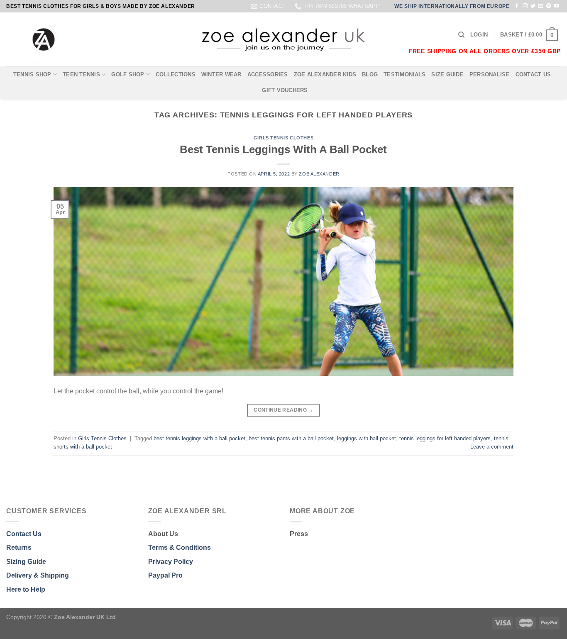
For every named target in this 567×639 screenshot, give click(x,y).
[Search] (461, 35)
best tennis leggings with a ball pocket (199, 438)
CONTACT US (533, 74)
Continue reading (283, 410)
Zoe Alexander (319, 173)
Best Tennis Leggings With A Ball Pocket (283, 149)
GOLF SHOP (127, 74)
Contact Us (24, 533)
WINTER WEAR (221, 74)
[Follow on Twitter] (532, 6)
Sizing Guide (26, 561)
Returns (19, 547)
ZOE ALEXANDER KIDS (325, 74)
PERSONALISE (489, 74)
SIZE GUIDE (447, 74)
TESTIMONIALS (404, 74)
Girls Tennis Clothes (283, 137)
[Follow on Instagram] (525, 6)
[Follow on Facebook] (516, 6)
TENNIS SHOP (32, 74)
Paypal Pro (165, 575)
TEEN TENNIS (81, 74)
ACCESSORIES (267, 74)
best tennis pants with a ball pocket (291, 438)
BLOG (370, 74)
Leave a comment (491, 447)
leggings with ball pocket (366, 438)
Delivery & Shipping (37, 575)
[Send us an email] (540, 6)
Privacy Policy (170, 561)
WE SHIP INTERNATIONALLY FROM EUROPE (451, 6)
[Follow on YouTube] (556, 6)
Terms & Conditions (179, 547)
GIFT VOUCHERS (285, 90)
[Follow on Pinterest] (548, 6)
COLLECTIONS (176, 74)
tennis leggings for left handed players (445, 438)
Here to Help (25, 589)
